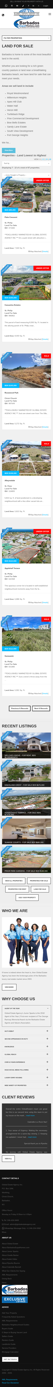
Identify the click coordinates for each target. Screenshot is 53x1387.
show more (9, 150)
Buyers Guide (7, 1329)
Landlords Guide (8, 1344)
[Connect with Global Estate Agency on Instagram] (12, 5)
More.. (4, 1232)
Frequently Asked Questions (13, 1317)
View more (9, 987)
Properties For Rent (17, 889)
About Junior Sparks (10, 1251)
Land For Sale (40, 889)
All (50, 159)
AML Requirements (9, 1275)
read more (30, 1115)
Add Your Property (27, 898)
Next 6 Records (41, 708)
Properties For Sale (39, 881)
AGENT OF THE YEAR (12, 1008)
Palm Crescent (11, 217)
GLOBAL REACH (10, 1054)
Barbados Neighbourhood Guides (15, 1325)
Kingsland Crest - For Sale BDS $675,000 (24, 785)
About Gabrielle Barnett (11, 1267)
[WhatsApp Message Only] (6, 6)
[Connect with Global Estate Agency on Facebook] (28, 5)
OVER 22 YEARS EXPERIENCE (15, 1062)
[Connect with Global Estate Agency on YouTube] (17, 5)
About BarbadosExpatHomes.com (15, 1247)
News (4, 1283)
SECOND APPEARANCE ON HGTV (16, 1039)
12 (43, 159)
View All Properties (14, 881)
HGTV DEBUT (9, 1031)
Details (45, 251)
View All (8, 1159)
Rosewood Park (11, 393)
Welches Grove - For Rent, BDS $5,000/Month (20, 756)
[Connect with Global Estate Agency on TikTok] (23, 5)
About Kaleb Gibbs (9, 1259)
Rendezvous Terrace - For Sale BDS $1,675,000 (23, 814)
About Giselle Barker (10, 1255)
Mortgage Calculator (10, 1352)
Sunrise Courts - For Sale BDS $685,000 (24, 842)
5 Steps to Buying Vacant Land (14, 1332)
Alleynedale (10, 480)
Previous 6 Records (19, 708)
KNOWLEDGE (9, 1046)
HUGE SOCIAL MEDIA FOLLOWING (17, 1070)
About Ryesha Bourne (11, 1263)
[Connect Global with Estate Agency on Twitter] (38, 5)
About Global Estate (10, 1244)
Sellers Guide (7, 1336)
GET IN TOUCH (10, 1359)
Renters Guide (8, 1340)
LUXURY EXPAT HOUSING (13, 1077)
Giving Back (7, 1279)
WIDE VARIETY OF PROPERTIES (15, 1085)
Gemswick (9, 656)
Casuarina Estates (13, 305)
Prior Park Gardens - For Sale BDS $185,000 (26, 871)
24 (47, 159)
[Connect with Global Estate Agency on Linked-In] (33, 5)
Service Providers (9, 1348)
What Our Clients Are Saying (13, 1271)
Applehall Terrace (12, 568)
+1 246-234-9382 (34, 1228)
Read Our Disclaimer (10, 1383)
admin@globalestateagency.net (22, 1224)
